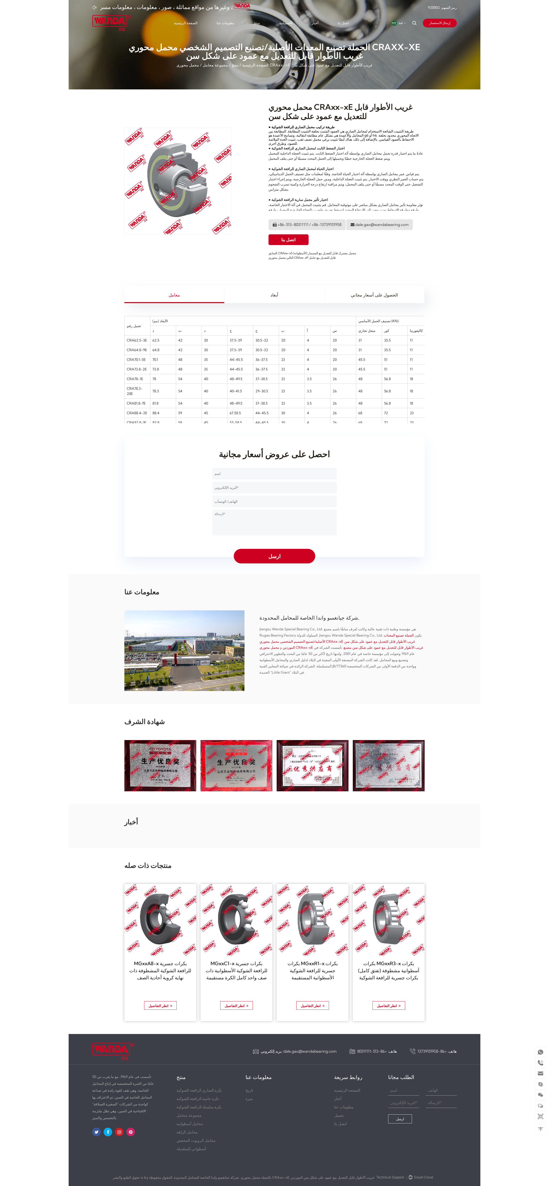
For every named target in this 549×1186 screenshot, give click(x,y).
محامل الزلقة (187, 1132)
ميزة (249, 1098)
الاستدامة (285, 23)
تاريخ (249, 1090)
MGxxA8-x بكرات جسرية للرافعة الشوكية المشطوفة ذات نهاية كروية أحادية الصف (160, 970)
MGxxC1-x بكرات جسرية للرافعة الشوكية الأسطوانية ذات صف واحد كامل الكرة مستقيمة (236, 970)
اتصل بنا (343, 23)
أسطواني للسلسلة (191, 1148)
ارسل (400, 1119)
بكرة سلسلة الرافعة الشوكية (199, 1107)
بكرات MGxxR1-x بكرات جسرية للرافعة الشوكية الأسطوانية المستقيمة (313, 970)
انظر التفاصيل (159, 1006)
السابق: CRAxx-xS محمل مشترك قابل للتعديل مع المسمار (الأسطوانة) (312, 253)
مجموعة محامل (215, 65)
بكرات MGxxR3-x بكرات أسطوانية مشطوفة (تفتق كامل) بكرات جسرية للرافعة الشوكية (388, 970)
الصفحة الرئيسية (185, 23)
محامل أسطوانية (189, 1123)
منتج (257, 23)
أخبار (315, 23)
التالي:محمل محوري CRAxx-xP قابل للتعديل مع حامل (302, 258)
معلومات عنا (225, 23)
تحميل (339, 1115)
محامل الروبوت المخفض (196, 1140)
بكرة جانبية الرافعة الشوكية (197, 1098)
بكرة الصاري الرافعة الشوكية (199, 1090)
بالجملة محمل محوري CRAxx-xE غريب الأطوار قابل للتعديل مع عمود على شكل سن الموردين (307, 1177)
